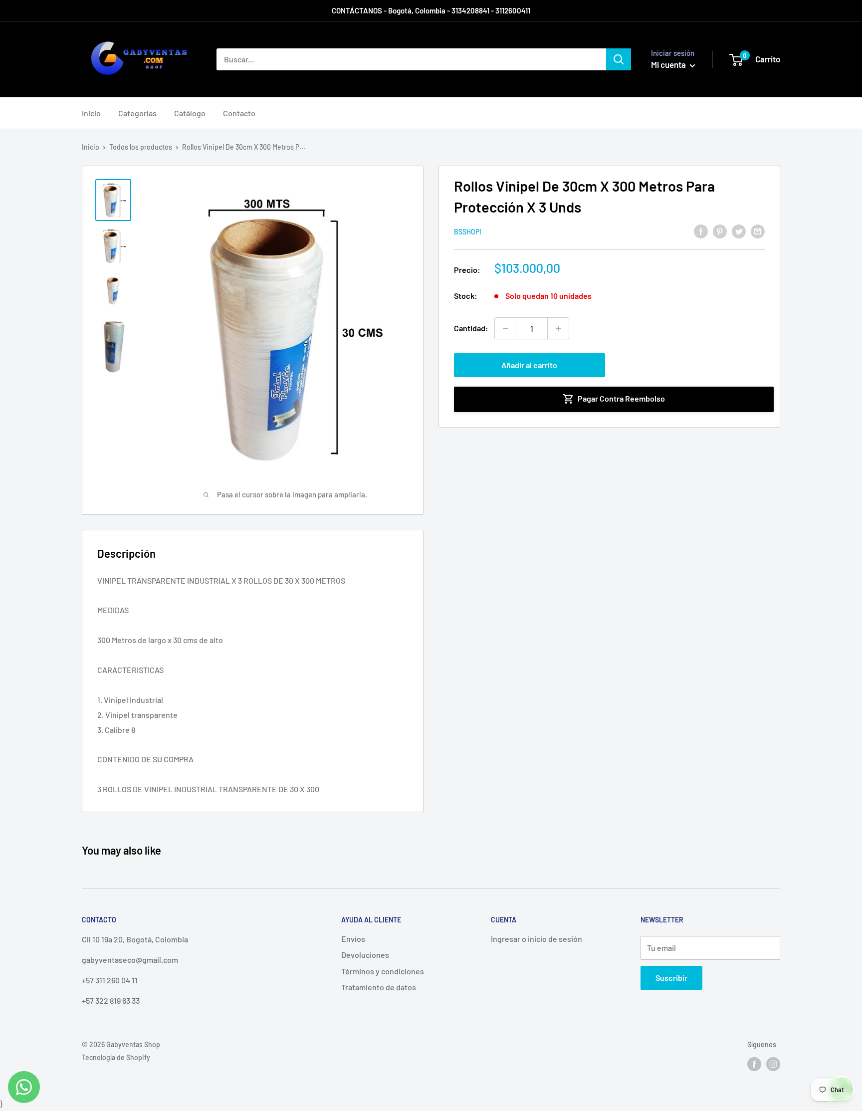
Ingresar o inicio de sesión (536, 938)
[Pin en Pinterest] (720, 230)
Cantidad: (471, 328)
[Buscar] (618, 59)
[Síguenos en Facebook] (754, 1064)
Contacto (239, 113)
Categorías (137, 113)
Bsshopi (467, 231)
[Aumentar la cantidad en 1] (558, 328)
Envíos (353, 938)
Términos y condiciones (382, 971)
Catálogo (190, 113)
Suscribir (671, 977)
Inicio (91, 113)
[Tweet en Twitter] (739, 230)
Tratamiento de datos (378, 987)
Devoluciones (365, 954)
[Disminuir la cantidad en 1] (505, 328)
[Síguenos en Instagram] (773, 1064)
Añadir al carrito (529, 365)
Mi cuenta (669, 64)
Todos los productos (140, 147)
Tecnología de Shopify (116, 1057)
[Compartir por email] (758, 230)
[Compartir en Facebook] (701, 230)
